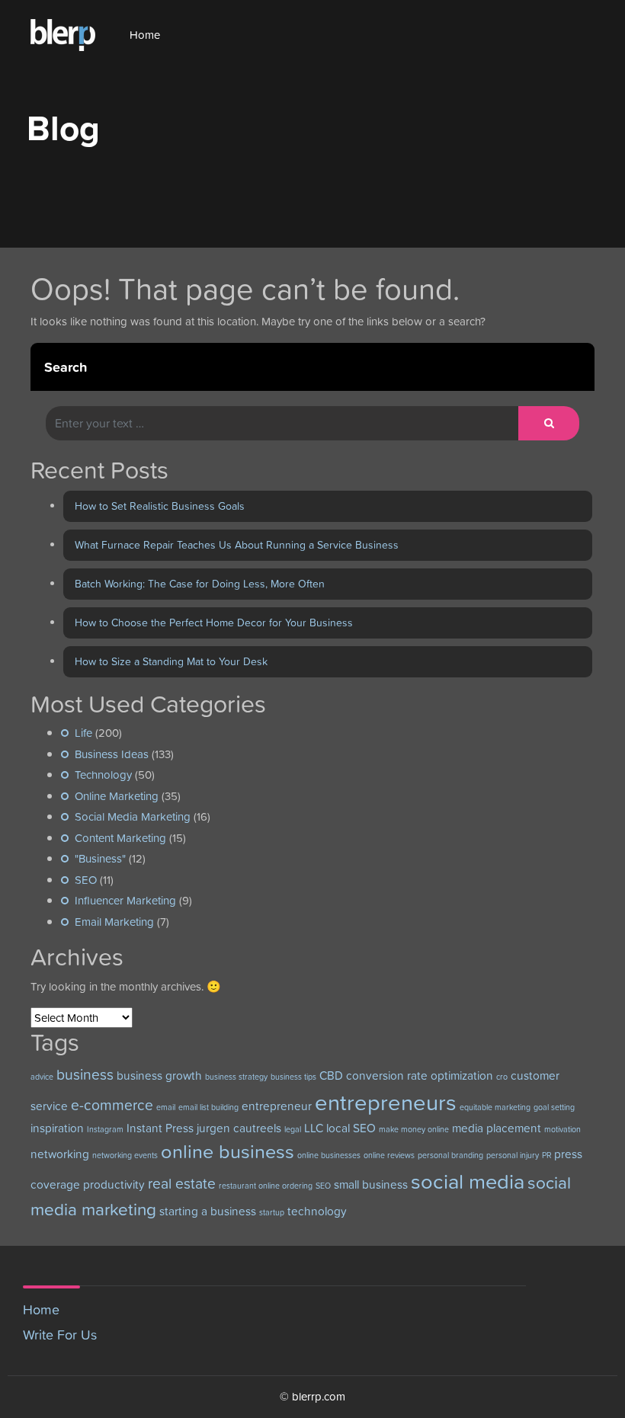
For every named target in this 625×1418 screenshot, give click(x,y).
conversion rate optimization (419, 1075)
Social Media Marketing (133, 816)
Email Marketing (114, 921)
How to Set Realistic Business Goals (160, 506)
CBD (331, 1075)
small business (371, 1184)
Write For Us (60, 1334)
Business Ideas (112, 754)
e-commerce (112, 1105)
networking (59, 1154)
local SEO (351, 1128)
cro (502, 1077)
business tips (293, 1077)
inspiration (57, 1128)
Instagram (105, 1129)
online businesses (329, 1155)
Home (145, 34)
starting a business (207, 1211)
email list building (208, 1107)
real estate (182, 1184)
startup (271, 1212)
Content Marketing (120, 838)
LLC (313, 1128)
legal (292, 1129)
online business (227, 1151)
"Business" (100, 858)
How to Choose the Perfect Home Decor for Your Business (214, 622)
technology (317, 1211)
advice (41, 1077)
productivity (114, 1184)
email (165, 1107)
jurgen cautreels (239, 1128)
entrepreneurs (386, 1102)
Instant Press (160, 1128)
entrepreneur (277, 1106)
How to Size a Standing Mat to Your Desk (171, 661)
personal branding (450, 1155)
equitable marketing (495, 1107)
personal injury (512, 1155)
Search (65, 367)
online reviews (389, 1155)
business (85, 1075)
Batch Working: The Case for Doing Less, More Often (200, 583)
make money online (414, 1129)
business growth (159, 1075)
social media (467, 1181)
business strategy (236, 1077)
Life (83, 732)
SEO (86, 879)
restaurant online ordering (265, 1186)
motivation (562, 1129)
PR (546, 1155)
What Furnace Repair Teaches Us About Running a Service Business (237, 544)
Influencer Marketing (125, 900)
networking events (125, 1155)
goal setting (554, 1107)
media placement (496, 1128)
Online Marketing (117, 796)
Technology (103, 774)
